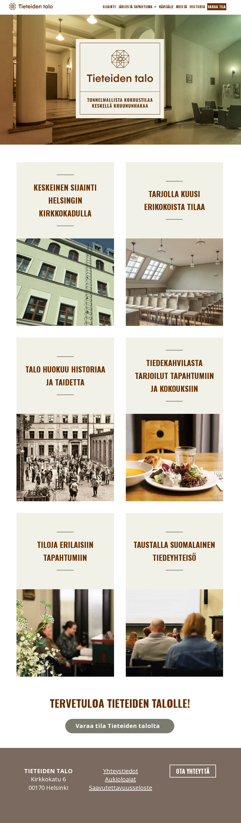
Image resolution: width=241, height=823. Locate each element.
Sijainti (109, 6)
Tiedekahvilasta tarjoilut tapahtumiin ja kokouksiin (174, 375)
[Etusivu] (33, 6)
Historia (197, 6)
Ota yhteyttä (193, 771)
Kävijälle (166, 6)
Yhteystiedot (120, 771)
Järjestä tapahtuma (135, 6)
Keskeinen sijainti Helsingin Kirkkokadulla (65, 200)
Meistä (181, 6)
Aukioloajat (120, 779)
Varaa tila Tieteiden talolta (118, 726)
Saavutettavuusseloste (120, 788)
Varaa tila (217, 6)
